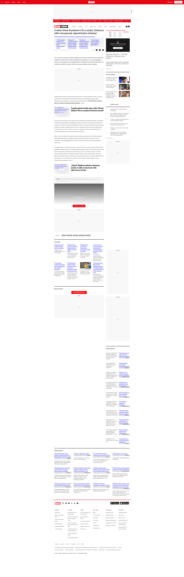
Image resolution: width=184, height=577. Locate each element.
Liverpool (81, 235)
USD (110, 34)
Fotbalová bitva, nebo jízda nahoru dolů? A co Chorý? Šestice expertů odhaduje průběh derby (112, 413)
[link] (63, 503)
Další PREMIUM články (79, 292)
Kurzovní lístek (110, 30)
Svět (86, 26)
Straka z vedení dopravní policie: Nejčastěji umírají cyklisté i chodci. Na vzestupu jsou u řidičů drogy (117, 63)
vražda (75, 235)
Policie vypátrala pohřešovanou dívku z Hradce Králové (111, 86)
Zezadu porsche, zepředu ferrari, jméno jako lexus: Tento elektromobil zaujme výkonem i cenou (111, 422)
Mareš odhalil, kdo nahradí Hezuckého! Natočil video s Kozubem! (111, 365)
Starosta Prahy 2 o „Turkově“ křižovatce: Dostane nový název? (117, 56)
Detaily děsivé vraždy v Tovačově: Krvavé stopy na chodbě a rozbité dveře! (72, 255)
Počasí (100, 26)
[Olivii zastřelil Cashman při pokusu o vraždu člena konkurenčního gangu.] (74, 36)
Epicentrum (93, 26)
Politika (74, 26)
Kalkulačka (126, 32)
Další (119, 26)
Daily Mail (67, 140)
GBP (110, 36)
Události (80, 26)
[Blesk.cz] (91, 2)
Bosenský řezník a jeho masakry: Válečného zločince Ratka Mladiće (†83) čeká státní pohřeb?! (118, 133)
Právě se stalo (114, 104)
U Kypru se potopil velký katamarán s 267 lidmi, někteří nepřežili (119, 119)
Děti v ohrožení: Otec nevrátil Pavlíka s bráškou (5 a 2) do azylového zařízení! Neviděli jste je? (111, 94)
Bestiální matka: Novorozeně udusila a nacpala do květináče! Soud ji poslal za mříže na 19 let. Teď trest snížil (98, 278)
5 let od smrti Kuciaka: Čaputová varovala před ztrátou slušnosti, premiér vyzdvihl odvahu (98, 257)
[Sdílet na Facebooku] (96, 50)
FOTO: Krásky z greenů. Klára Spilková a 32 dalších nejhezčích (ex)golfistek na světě (112, 432)
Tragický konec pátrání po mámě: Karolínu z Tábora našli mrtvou (111, 79)
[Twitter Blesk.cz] (129, 26)
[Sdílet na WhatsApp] (102, 50)
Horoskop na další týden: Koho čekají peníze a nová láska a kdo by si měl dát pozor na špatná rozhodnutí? (112, 385)
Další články (109, 138)
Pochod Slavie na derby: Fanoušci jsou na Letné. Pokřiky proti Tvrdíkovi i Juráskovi (112, 395)
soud (64, 235)
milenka (88, 235)
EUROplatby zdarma (120, 30)
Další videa (108, 68)
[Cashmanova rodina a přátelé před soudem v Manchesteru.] (96, 44)
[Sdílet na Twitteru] (99, 50)
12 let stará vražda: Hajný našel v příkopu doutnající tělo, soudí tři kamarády (59, 273)
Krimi (105, 26)
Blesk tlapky (113, 26)
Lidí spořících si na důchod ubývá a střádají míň (112, 440)
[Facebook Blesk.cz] (126, 26)
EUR (110, 32)
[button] (114, 503)
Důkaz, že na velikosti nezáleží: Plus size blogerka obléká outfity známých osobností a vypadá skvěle (111, 375)
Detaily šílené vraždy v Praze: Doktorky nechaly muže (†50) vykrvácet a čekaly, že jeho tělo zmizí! (72, 275)
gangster (69, 235)
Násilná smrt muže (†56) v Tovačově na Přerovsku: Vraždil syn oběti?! (85, 255)
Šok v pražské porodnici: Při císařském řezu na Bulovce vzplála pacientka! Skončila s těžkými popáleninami (119, 115)
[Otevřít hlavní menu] (2, 2)
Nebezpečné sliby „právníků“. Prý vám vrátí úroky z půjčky (85, 272)
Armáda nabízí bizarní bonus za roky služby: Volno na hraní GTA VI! (119, 124)
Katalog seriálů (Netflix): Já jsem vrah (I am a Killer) (59, 251)
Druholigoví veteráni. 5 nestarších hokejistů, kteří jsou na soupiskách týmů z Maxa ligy (112, 404)
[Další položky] (129, 21)
